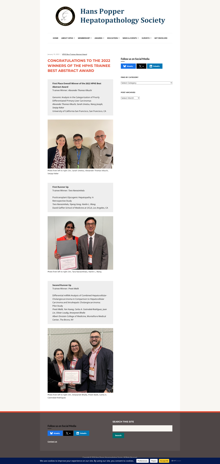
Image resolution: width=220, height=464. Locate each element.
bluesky (130, 66)
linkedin (156, 66)
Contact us (52, 441)
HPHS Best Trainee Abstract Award (74, 54)
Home (55, 38)
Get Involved (160, 38)
